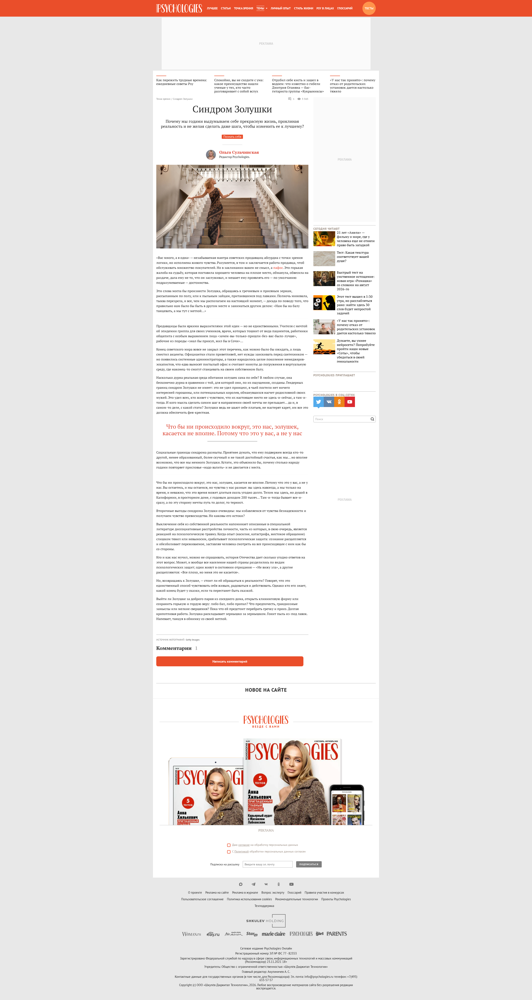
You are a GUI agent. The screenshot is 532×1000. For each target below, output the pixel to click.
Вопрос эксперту (272, 892)
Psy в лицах (325, 8)
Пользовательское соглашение (202, 899)
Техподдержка (264, 906)
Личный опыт (281, 8)
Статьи (226, 8)
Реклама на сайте (217, 892)
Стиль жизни (303, 8)
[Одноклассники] (278, 884)
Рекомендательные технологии (296, 899)
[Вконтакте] (266, 884)
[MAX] (240, 884)
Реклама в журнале (245, 892)
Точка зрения (243, 8)
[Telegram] (253, 884)
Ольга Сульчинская (239, 152)
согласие (244, 845)
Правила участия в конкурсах (324, 892)
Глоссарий (344, 8)
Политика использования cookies (249, 899)
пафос (278, 267)
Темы (260, 8)
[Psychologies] (179, 8)
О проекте (195, 892)
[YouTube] (291, 884)
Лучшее (212, 8)
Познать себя (232, 137)
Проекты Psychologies (336, 899)
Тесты (369, 8)
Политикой (241, 851)
